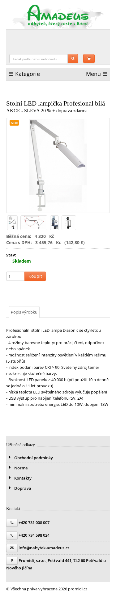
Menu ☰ (96, 74)
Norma (20, 468)
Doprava (22, 488)
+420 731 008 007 (34, 522)
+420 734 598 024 (34, 535)
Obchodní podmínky (33, 457)
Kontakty (22, 478)
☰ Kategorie (24, 73)
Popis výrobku (24, 312)
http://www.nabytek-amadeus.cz (58, 15)
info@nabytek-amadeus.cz (44, 548)
